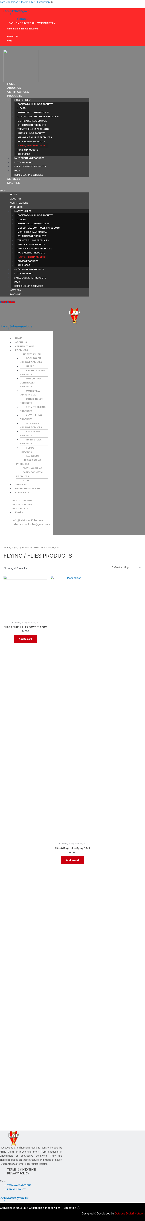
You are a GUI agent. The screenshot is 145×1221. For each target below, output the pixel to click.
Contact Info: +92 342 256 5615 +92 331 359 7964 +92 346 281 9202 (23, 500)
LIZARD (22, 108)
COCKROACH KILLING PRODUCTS (35, 104)
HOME (11, 84)
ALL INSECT (24, 154)
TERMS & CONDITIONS (22, 1169)
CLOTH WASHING (23, 162)
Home (7, 547)
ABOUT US (14, 87)
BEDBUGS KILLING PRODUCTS (34, 112)
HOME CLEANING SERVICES (28, 175)
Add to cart (25, 638)
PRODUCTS (14, 96)
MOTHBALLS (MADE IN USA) (32, 120)
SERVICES (13, 178)
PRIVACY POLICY (18, 1173)
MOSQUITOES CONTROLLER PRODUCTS (39, 116)
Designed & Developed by (113, 1213)
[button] (44, 191)
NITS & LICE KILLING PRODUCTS (35, 137)
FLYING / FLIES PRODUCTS (31, 145)
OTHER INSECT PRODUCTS (32, 125)
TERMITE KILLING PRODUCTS (33, 129)
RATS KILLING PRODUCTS (31, 141)
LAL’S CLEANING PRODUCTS (29, 158)
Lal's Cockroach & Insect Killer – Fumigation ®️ (26, 2)
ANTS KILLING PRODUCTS (31, 133)
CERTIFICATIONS (18, 91)
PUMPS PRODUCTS (28, 150)
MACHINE (13, 183)
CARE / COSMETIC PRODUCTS (30, 166)
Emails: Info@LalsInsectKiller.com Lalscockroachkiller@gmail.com (31, 518)
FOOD (17, 170)
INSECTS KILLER (22, 100)
